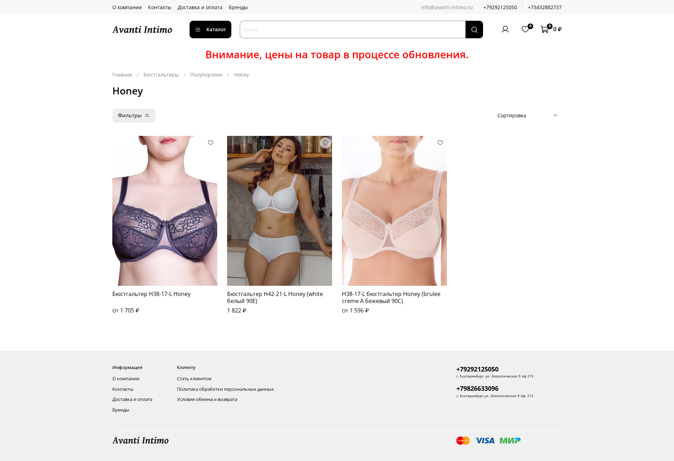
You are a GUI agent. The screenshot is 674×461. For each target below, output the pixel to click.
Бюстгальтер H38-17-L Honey (151, 294)
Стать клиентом (194, 379)
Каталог (216, 29)
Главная (122, 74)
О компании (127, 7)
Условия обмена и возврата (207, 399)
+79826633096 (477, 388)
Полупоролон (206, 74)
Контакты (159, 7)
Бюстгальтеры (161, 74)
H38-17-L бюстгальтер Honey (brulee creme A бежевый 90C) (391, 297)
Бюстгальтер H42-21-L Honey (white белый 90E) (275, 297)
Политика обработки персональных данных (225, 389)
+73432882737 (545, 7)
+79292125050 (500, 7)
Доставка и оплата (200, 7)
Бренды (238, 7)
